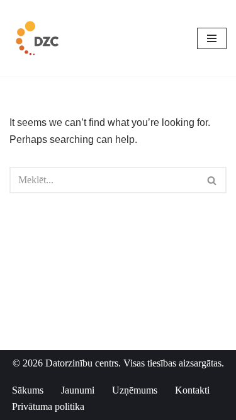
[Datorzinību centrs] (38, 38)
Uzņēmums (134, 390)
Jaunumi (77, 390)
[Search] (212, 180)
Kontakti (192, 390)
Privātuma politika (48, 406)
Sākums (27, 390)
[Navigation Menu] (212, 38)
